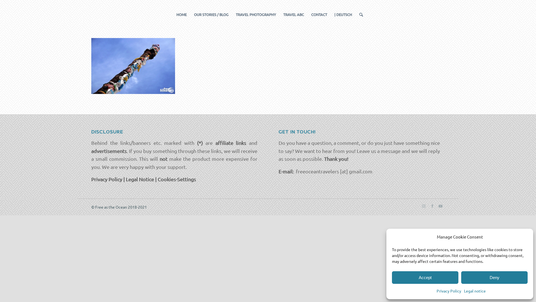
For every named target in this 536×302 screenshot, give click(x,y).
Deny (494, 277)
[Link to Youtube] (440, 206)
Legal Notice (140, 179)
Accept (425, 277)
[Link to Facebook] (432, 206)
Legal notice (475, 290)
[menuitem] (181, 15)
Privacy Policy (449, 290)
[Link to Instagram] (424, 206)
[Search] (359, 15)
